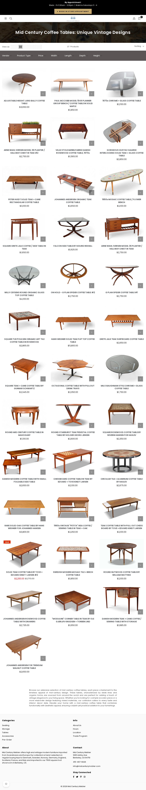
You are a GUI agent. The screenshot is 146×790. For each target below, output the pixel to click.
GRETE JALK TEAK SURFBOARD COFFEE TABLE (122, 339)
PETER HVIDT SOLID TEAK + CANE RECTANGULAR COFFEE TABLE (24, 201)
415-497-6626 (79, 762)
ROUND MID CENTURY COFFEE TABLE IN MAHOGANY (24, 434)
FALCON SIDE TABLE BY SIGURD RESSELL (72, 246)
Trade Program (80, 736)
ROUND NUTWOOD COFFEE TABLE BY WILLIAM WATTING (122, 573)
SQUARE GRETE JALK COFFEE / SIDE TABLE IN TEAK (24, 247)
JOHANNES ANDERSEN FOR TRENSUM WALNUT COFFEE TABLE (24, 667)
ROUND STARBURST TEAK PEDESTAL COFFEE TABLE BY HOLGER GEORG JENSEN (73, 434)
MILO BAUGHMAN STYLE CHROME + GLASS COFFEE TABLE (122, 387)
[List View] (13, 47)
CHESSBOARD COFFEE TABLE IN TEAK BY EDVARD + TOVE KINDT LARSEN (72, 480)
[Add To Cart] (43, 93)
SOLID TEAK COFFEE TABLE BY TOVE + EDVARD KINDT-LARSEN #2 (24, 573)
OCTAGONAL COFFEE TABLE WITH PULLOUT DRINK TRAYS (72, 387)
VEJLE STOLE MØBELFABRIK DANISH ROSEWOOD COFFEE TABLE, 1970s (73, 151)
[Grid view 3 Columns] (20, 47)
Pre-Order (7, 739)
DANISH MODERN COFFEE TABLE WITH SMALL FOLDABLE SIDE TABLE (24, 480)
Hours (75, 729)
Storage (6, 729)
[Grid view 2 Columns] (16, 47)
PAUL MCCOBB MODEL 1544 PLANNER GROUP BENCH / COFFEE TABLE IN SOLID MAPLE (73, 103)
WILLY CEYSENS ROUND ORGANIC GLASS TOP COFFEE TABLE (24, 294)
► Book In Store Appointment (73, 11)
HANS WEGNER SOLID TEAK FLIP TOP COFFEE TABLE (73, 340)
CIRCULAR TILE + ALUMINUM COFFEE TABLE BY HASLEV (122, 480)
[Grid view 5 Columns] (31, 47)
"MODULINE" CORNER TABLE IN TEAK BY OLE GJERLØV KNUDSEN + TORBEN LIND (73, 620)
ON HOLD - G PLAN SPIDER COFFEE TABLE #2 (73, 292)
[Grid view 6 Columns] (38, 47)
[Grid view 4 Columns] (25, 47)
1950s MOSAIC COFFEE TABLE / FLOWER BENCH (121, 201)
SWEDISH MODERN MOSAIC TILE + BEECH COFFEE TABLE (73, 573)
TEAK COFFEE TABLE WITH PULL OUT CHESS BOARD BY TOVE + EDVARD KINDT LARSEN (122, 527)
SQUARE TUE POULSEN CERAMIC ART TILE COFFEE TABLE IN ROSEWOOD (24, 340)
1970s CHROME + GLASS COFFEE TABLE (122, 100)
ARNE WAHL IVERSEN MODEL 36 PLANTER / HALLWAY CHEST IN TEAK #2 (24, 151)
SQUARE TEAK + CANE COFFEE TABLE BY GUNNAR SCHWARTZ (24, 387)
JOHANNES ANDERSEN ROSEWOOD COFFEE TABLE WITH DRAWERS (24, 620)
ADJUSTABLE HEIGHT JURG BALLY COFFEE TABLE (24, 102)
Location (77, 732)
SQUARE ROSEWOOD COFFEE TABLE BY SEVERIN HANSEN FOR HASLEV (122, 434)
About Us (77, 725)
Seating (5, 725)
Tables (5, 732)
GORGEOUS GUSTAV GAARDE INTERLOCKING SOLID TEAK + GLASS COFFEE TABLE (121, 153)
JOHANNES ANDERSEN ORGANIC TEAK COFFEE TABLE (73, 201)
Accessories (8, 736)
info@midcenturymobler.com (86, 766)
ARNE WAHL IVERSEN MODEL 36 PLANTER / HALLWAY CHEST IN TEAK (121, 247)
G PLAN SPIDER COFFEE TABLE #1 (122, 292)
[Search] (10, 18)
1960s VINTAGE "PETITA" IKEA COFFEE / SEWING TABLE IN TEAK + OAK (73, 527)
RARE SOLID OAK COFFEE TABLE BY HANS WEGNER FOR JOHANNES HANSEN (24, 527)
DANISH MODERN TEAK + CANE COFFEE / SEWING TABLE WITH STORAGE (121, 620)
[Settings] (134, 18)
